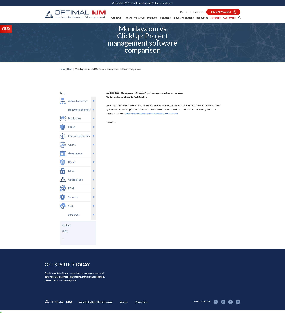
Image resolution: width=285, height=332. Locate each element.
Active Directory (78, 100)
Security (73, 197)
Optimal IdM (75, 179)
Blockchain (74, 118)
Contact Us (198, 12)
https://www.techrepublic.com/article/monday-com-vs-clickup (152, 114)
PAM (71, 188)
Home (62, 68)
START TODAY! (6, 28)
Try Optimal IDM (221, 12)
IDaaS (71, 162)
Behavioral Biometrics (81, 109)
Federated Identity (79, 135)
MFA (71, 170)
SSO (70, 205)
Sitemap (124, 302)
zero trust (74, 214)
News (70, 68)
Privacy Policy (141, 302)
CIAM (71, 127)
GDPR (72, 144)
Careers (184, 12)
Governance (75, 153)
